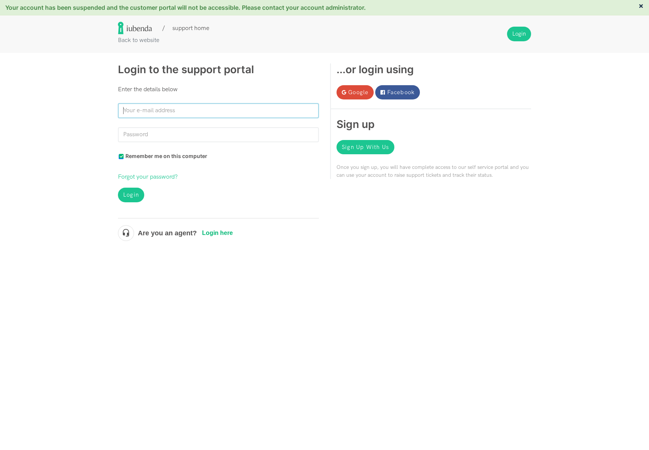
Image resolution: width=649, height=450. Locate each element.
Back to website (138, 40)
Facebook (401, 92)
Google (358, 92)
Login (131, 194)
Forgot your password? (148, 177)
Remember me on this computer (166, 156)
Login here (217, 233)
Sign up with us (365, 147)
